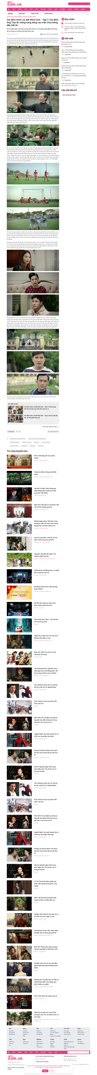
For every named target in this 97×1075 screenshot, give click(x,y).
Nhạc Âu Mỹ (81, 1034)
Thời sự (11, 1043)
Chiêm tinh (39, 1042)
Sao (14, 9)
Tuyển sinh (53, 1031)
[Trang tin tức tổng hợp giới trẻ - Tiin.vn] (14, 4)
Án (10, 1045)
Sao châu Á (12, 1032)
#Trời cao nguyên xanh (46, 477)
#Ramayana (42, 951)
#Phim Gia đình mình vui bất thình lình (21, 17)
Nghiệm (62, 9)
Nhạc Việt (80, 1031)
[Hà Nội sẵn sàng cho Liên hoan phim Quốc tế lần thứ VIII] (19, 609)
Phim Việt (22, 13)
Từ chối (52, 1071)
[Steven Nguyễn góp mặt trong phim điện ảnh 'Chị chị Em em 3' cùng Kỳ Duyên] (19, 773)
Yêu (25, 9)
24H (36, 9)
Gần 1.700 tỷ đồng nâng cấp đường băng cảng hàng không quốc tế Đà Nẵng (73, 51)
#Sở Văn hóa (42, 575)
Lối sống (25, 1031)
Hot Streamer (81, 1043)
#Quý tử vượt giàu (44, 542)
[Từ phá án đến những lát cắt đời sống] (19, 478)
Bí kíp (51, 1034)
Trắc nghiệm (40, 1043)
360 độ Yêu (39, 1034)
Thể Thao (11, 1042)
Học (31, 9)
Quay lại (11, 431)
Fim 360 (43, 9)
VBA (24, 1036)
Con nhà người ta (54, 1032)
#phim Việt (42, 998)
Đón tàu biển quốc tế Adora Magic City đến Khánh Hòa (73, 43)
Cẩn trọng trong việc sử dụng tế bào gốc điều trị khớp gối (73, 67)
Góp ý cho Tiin (54, 431)
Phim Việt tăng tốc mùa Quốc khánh (74, 32)
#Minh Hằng (42, 495)
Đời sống (52, 1042)
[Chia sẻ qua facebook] (17, 431)
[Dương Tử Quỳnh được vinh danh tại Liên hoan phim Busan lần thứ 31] (19, 756)
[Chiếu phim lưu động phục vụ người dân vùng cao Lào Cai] (19, 576)
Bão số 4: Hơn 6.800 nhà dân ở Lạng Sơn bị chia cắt (74, 59)
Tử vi (38, 1045)
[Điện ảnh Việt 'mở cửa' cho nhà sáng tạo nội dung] (19, 658)
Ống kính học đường (55, 1036)
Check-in (25, 1034)
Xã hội (51, 1045)
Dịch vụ (66, 1045)
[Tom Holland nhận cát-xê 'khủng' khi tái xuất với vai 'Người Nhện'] (19, 691)
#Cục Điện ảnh (43, 509)
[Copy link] (19, 431)
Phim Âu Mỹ (34, 13)
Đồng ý (45, 1071)
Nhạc (50, 9)
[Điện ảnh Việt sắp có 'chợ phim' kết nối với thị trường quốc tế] (19, 511)
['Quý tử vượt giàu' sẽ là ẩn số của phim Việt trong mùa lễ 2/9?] (19, 543)
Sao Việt (11, 1031)
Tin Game (80, 1042)
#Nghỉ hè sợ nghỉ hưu (45, 640)
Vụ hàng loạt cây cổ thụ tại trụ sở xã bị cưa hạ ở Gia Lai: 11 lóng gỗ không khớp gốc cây (73, 76)
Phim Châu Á (49, 13)
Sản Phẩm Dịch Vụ (68, 1042)
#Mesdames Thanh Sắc (45, 935)
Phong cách (26, 1032)
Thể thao (52, 1047)
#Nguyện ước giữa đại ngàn (47, 558)
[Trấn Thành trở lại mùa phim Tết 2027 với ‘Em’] (19, 707)
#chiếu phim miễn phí (45, 591)
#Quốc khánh (43, 460)
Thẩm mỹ (25, 1043)
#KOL (40, 657)
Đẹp (56, 9)
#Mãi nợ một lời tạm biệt (46, 987)
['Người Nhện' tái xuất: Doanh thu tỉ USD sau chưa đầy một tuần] (19, 740)
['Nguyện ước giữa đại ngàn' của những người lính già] (19, 560)
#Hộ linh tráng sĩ (44, 675)
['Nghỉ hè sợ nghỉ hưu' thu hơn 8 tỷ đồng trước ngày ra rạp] (19, 642)
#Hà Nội (41, 608)
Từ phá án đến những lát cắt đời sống (74, 23)
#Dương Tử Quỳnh (44, 757)
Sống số (66, 1043)
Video (70, 9)
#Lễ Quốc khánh (43, 528)
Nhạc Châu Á (81, 1032)
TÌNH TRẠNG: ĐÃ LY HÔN (69, 95)
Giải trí (51, 1043)
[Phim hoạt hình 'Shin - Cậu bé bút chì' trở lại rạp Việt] (19, 625)
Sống (20, 9)
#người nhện (42, 689)
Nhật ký (39, 1031)
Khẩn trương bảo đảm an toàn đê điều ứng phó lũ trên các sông (73, 85)
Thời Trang (25, 1042)
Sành (76, 9)
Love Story (39, 1032)
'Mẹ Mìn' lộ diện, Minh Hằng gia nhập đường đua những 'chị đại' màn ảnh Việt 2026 (75, 28)
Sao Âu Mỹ (12, 1034)
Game (83, 9)
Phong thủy (40, 1047)
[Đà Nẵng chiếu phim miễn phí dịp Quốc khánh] (19, 593)
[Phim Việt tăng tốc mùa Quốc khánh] (19, 462)
